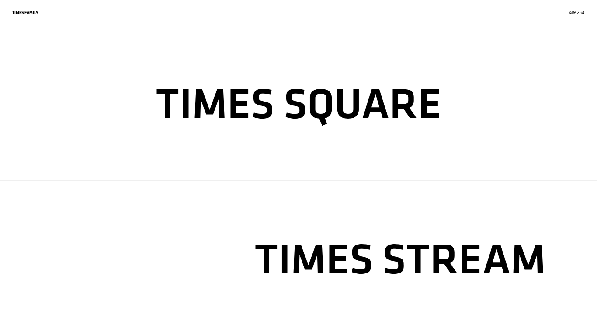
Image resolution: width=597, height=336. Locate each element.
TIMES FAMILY (25, 12)
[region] (298, 168)
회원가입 (577, 12)
